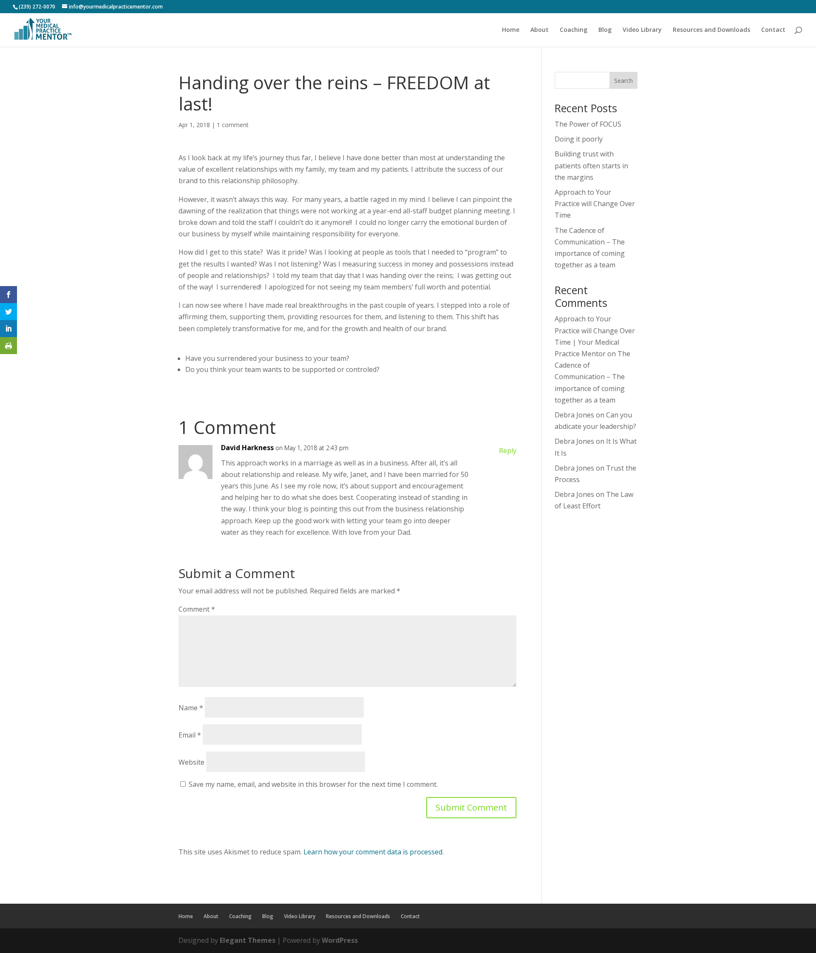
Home (510, 30)
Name (190, 707)
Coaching (573, 30)
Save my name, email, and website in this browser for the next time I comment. (313, 784)
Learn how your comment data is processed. (373, 852)
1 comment (233, 125)
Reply (507, 450)
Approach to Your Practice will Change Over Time (595, 203)
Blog (605, 30)
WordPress (340, 940)
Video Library (642, 30)
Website (191, 762)
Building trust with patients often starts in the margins (591, 165)
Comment (196, 609)
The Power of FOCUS (588, 124)
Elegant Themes (247, 940)
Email (189, 735)
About (539, 30)
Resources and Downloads (711, 30)
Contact (773, 30)
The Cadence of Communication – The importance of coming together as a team (592, 377)
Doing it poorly (579, 139)
